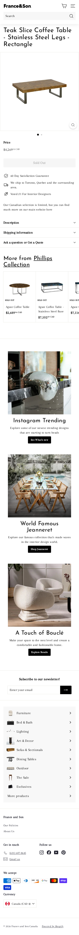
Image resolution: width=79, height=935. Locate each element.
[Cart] (64, 6)
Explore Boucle (39, 652)
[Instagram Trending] (39, 382)
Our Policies (10, 825)
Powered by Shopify (53, 926)
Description (11, 222)
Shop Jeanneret (39, 549)
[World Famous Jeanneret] (39, 485)
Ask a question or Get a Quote (23, 242)
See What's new (39, 439)
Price (6, 142)
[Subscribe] (66, 690)
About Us (8, 831)
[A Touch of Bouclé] (39, 595)
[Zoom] (73, 125)
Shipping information (18, 232)
